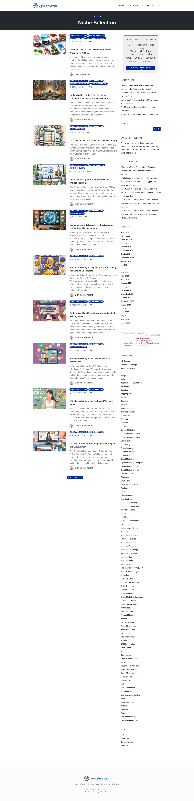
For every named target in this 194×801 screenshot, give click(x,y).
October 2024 (126, 254)
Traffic (123, 684)
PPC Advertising (127, 622)
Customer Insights (128, 452)
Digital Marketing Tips (129, 466)
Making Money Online (129, 528)
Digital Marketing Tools (130, 470)
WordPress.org (126, 746)
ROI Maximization (128, 644)
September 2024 (127, 258)
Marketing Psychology (129, 550)
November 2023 (127, 294)
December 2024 (127, 247)
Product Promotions (128, 626)
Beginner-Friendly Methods (131, 383)
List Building (125, 524)
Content (124, 426)
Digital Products (127, 474)
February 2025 (126, 240)
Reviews (124, 641)
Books (123, 397)
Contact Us (147, 5)
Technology (125, 680)
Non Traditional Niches (95, 38)
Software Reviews (128, 670)
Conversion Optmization (130, 437)
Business (124, 405)
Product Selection (78, 347)
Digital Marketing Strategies (132, 463)
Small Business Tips (129, 659)
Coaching (124, 419)
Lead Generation (127, 517)
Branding (124, 401)
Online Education (127, 590)
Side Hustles (126, 655)
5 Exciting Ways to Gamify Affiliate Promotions (139, 167)
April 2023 (125, 319)
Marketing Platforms (128, 543)
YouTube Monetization (129, 720)
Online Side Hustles (129, 601)
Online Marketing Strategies (132, 597)
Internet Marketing (128, 510)
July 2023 (124, 308)
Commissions (126, 423)
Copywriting (125, 445)
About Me (133, 5)
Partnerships (126, 608)
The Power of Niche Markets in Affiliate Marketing (93, 140)
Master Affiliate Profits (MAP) (132, 568)
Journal (124, 513)
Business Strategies (129, 412)
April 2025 (125, 232)
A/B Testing (125, 361)
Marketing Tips (126, 557)
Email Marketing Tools (129, 484)
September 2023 (127, 301)
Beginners (125, 386)
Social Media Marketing (130, 666)
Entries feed (125, 738)
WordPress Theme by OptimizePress (97, 792)
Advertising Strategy (129, 365)
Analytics (124, 376)
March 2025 (125, 236)
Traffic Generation (128, 688)
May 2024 (124, 272)
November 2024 (127, 250)
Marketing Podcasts (128, 546)
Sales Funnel (126, 648)
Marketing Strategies (129, 553)
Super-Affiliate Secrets (129, 673)
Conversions (126, 441)
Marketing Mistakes (128, 539)
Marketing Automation (129, 535)
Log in (123, 735)
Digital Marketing (96, 35)
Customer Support (128, 455)
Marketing (124, 532)
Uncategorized (126, 691)
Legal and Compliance (130, 521)
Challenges (125, 415)
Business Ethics (127, 408)
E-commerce (126, 477)
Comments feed (127, 742)
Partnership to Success (130, 604)
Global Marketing (127, 495)
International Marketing (130, 506)
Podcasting (125, 619)
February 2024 (126, 283)
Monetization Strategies (130, 572)
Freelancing (125, 488)
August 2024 (126, 261)
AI (121, 372)
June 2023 (125, 312)
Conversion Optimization (130, 434)
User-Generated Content (130, 695)
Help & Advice (126, 499)
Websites (124, 709)
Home (121, 5)
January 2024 (126, 287)
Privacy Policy (94, 784)
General (124, 492)
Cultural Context (127, 448)
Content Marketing (128, 430)
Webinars (124, 706)
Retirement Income (128, 637)
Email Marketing (127, 481)
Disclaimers (116, 784)
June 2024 (125, 269)
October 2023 (126, 298)
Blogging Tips (126, 394)
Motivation (125, 575)
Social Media (126, 662)
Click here (151, 150)
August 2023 (126, 305)
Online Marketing (99, 83)
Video (123, 699)
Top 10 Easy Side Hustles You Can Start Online (139, 114)
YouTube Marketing (128, 717)
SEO (122, 651)
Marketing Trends (127, 564)
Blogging (124, 390)
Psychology (125, 633)
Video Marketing (127, 702)
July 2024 (124, 265)
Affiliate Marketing (78, 35)
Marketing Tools (127, 561)
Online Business (77, 129)
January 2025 (126, 243)
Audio (123, 379)
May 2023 (124, 316)
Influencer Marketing (129, 503)
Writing (123, 713)
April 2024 (125, 276)
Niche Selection (77, 38)
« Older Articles (75, 477)
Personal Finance (128, 615)
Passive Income (127, 611)
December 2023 (127, 290)
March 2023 (125, 323)
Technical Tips (126, 677)
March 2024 (125, 279)
